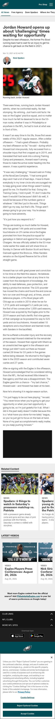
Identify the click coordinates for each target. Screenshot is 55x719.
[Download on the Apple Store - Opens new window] (17, 636)
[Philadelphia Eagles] (27, 649)
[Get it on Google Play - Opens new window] (37, 637)
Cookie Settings (27, 697)
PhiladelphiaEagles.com (28, 596)
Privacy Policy (24, 692)
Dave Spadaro (18, 58)
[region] (27, 686)
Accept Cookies (27, 713)
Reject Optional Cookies (27, 705)
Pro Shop (43, 4)
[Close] (52, 657)
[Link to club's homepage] (5, 3)
